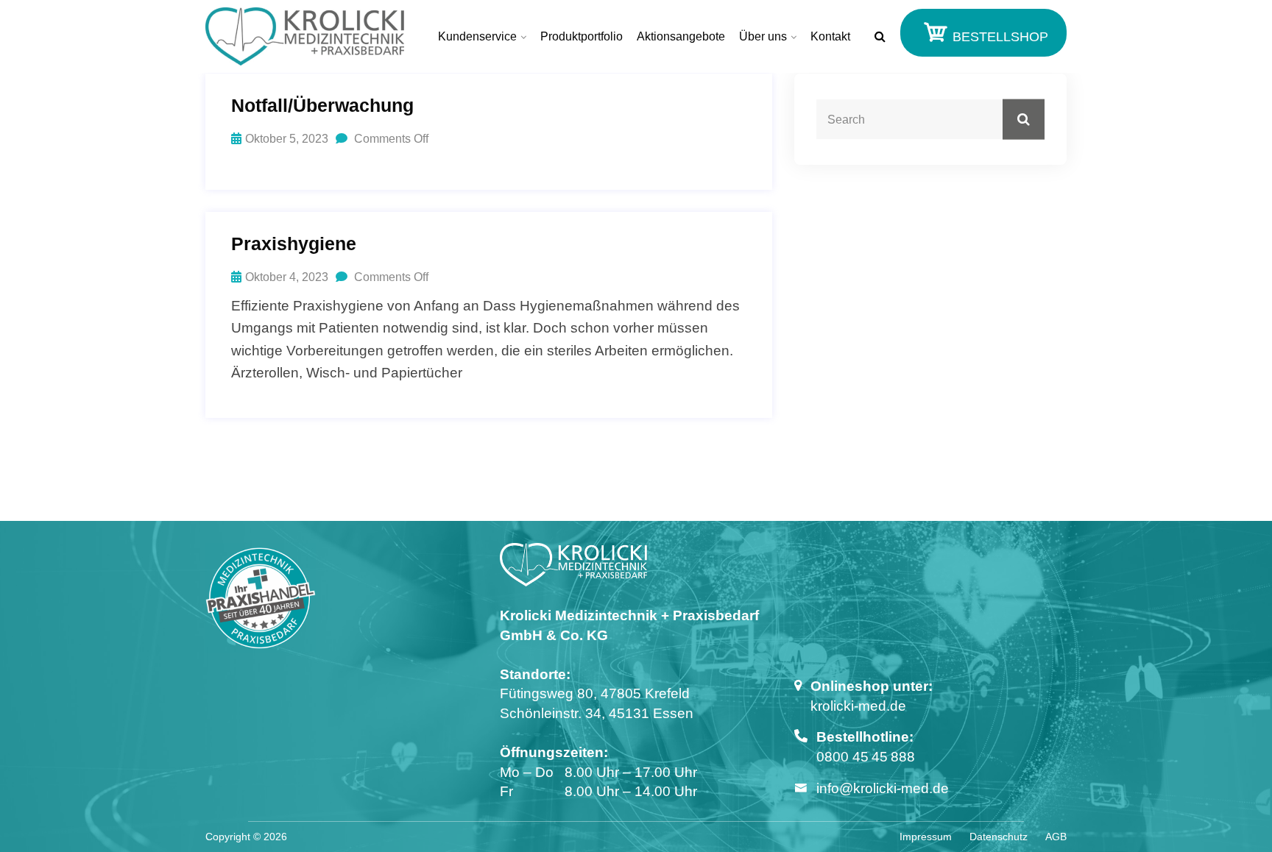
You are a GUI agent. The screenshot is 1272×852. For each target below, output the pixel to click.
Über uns (763, 36)
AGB (1056, 836)
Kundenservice (477, 36)
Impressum (926, 836)
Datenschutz (998, 836)
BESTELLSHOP (998, 36)
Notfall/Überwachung (322, 105)
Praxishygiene (293, 243)
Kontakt (830, 36)
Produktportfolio (581, 36)
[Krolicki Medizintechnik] (304, 36)
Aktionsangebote (681, 36)
